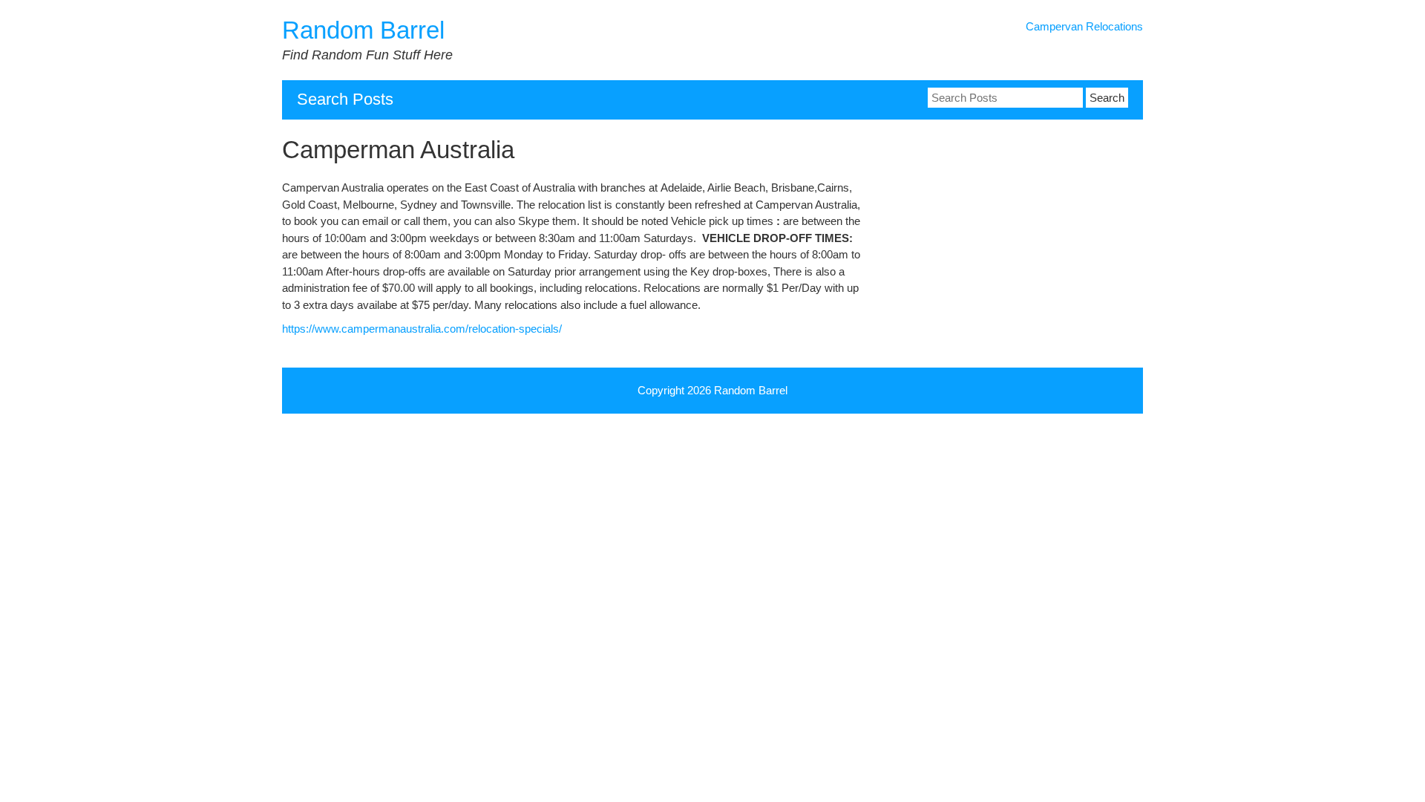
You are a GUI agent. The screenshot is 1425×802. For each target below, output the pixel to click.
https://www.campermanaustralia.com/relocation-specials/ (422, 328)
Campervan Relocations (1084, 26)
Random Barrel (363, 30)
